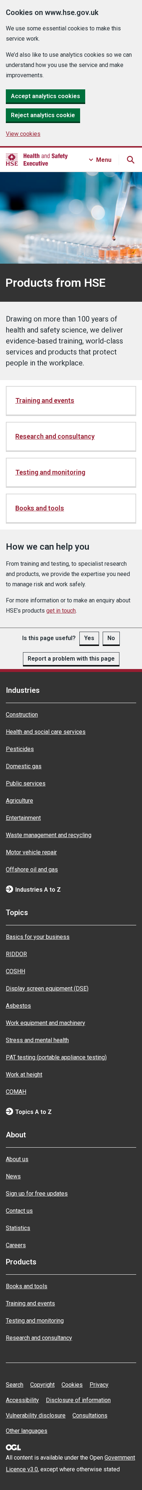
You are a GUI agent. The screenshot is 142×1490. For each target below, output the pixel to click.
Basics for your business (38, 936)
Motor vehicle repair (31, 852)
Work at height (24, 1074)
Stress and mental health (37, 1040)
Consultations (89, 1415)
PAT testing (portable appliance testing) (56, 1057)
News (13, 1176)
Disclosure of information (78, 1400)
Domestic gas (24, 766)
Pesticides (20, 749)
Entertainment (23, 817)
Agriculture (19, 800)
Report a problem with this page (71, 658)
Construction (22, 714)
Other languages (26, 1430)
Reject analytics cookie (43, 115)
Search (14, 1384)
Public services (26, 783)
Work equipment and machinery (45, 1022)
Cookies (72, 1384)
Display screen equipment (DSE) (47, 988)
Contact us (19, 1210)
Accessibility (22, 1400)
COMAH (16, 1091)
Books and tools (39, 508)
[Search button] (130, 160)
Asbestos (18, 1005)
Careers (16, 1245)
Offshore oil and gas (32, 869)
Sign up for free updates (37, 1193)
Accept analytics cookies (45, 96)
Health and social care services (46, 731)
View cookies (23, 133)
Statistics (18, 1228)
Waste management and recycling (48, 835)
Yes (89, 638)
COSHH (15, 971)
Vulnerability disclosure (36, 1415)
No (111, 638)
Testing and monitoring (50, 472)
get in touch (61, 610)
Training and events (44, 400)
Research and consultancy (55, 436)
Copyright (42, 1384)
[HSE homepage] (37, 159)
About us (17, 1159)
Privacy (99, 1384)
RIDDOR (16, 954)
